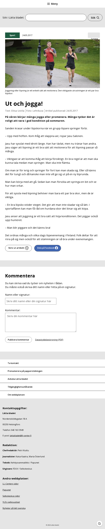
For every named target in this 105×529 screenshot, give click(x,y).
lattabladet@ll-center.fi (20, 435)
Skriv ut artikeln (16, 247)
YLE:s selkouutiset (11, 502)
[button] (94, 35)
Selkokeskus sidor (11, 496)
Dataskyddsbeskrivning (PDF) (49, 339)
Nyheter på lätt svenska (14, 508)
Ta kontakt (13, 363)
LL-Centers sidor (11, 483)
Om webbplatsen (16, 394)
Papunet (7, 489)
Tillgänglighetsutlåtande (20, 386)
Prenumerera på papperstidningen (25, 371)
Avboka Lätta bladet (18, 379)
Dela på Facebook (46, 247)
